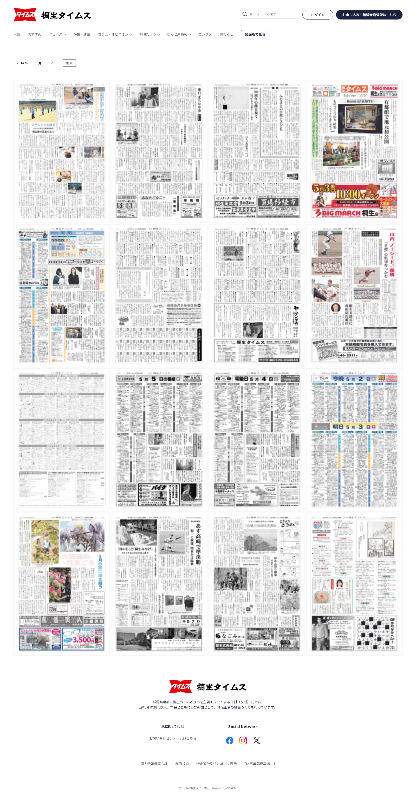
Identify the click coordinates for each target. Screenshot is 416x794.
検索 (69, 63)
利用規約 (182, 763)
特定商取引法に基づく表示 (216, 763)
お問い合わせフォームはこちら (172, 738)
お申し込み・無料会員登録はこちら (369, 14)
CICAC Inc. (232, 788)
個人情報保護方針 (154, 763)
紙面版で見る (255, 34)
